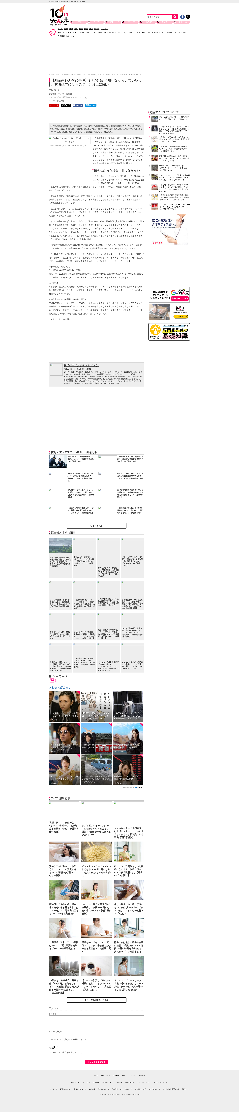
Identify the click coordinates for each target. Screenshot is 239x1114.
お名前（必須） (56, 1031)
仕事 (76, 29)
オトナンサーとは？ (144, 1082)
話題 (91, 29)
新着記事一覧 (129, 1082)
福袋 (163, 32)
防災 (125, 32)
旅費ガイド (185, 1089)
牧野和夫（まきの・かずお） (81, 365)
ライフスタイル (72, 32)
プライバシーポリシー (160, 1082)
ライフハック (91, 32)
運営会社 (119, 1082)
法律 (66, 29)
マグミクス (53, 1089)
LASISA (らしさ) (65, 1089)
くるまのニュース (104, 1089)
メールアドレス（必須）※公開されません (68, 1039)
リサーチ (131, 22)
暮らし (60, 29)
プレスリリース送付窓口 (90, 1082)
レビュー (104, 29)
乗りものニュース (80, 1089)
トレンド (148, 22)
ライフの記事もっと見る (97, 1000)
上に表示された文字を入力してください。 (68, 1052)
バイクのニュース (126, 1089)
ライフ (97, 22)
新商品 (96, 29)
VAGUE (115, 1089)
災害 (100, 32)
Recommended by (128, 787)
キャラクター (108, 32)
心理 (148, 32)
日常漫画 (61, 36)
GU (72, 36)
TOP (79, 22)
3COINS (137, 32)
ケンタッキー (180, 32)
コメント (53, 1014)
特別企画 (182, 22)
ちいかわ (118, 32)
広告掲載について (108, 1082)
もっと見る (97, 526)
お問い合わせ (75, 1082)
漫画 (81, 29)
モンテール (155, 32)
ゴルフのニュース (154, 1089)
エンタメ (165, 22)
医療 (143, 32)
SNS (59, 32)
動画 (86, 29)
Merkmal (92, 1089)
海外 (68, 36)
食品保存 (170, 32)
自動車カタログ (140, 1089)
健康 (71, 29)
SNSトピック (114, 22)
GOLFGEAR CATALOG (171, 1089)
